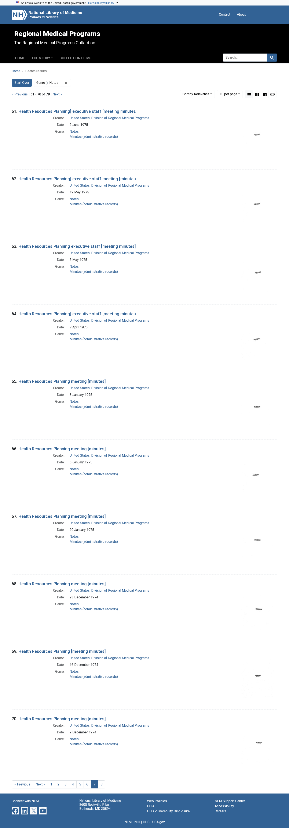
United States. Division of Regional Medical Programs (109, 118)
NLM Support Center (230, 801)
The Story (41, 58)
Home (20, 58)
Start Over (21, 83)
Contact (224, 14)
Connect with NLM (25, 801)
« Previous (20, 94)
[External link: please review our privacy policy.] (15, 811)
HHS (146, 822)
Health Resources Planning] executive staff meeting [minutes (77, 178)
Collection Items (75, 58)
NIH (137, 822)
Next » (57, 94)
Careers (220, 811)
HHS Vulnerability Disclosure (168, 811)
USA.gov (158, 822)
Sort (196, 94)
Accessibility (224, 806)
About (241, 14)
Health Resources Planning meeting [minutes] (62, 381)
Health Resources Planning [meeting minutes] (62, 651)
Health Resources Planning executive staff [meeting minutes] (77, 246)
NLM (128, 822)
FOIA (150, 806)
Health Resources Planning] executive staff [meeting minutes (77, 111)
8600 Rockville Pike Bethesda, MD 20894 (95, 807)
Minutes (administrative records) (94, 137)
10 (228, 94)
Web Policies (157, 801)
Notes (74, 132)
